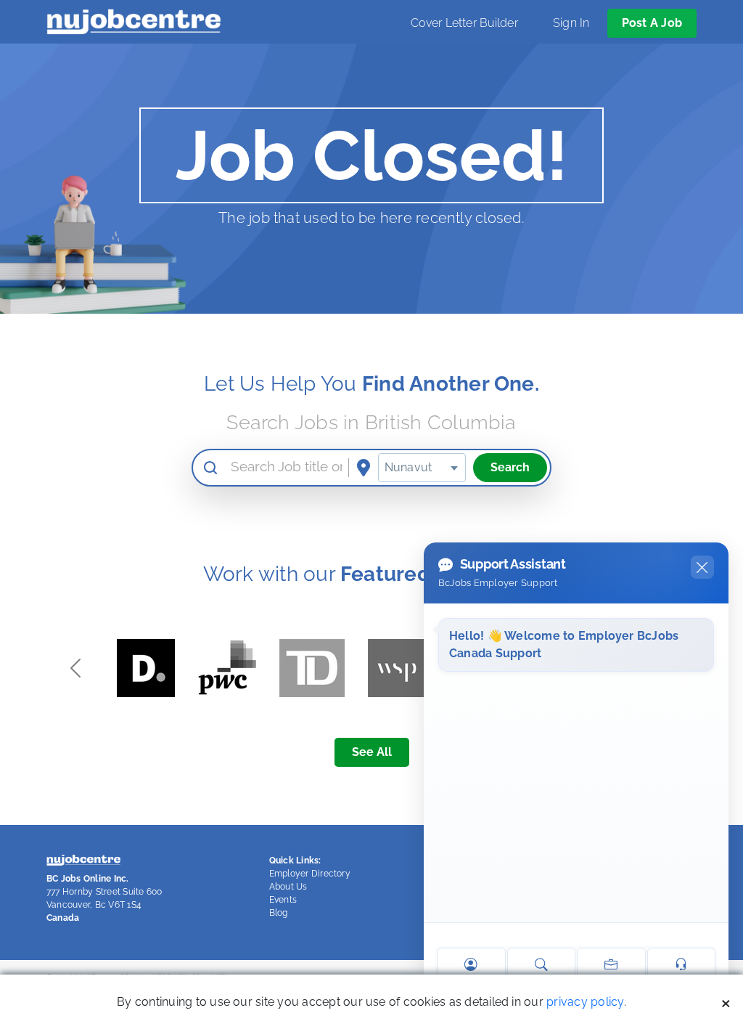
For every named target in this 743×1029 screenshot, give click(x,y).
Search (510, 467)
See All (372, 752)
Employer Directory (309, 874)
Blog (278, 913)
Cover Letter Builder (464, 23)
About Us (288, 887)
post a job (652, 23)
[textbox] (422, 467)
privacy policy (584, 1002)
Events (283, 900)
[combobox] (422, 467)
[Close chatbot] (702, 567)
